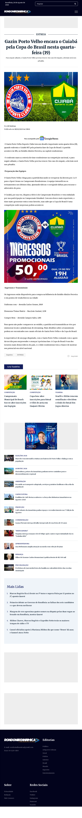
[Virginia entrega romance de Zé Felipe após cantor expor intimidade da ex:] (9, 533)
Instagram (34, 798)
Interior (46, 760)
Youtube (33, 805)
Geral (45, 753)
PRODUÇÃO (19, 507)
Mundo (45, 766)
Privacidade (8, 791)
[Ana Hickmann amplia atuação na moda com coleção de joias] (9, 546)
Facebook (33, 791)
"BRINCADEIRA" (21, 531)
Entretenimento (49, 773)
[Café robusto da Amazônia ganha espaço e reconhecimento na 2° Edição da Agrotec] (9, 509)
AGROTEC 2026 (21, 468)
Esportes (9, 355)
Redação (7, 795)
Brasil (45, 763)
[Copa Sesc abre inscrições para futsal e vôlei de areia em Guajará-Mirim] (41, 382)
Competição (9, 392)
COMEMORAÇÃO (21, 520)
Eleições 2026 (21, 455)
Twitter (32, 795)
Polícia (45, 756)
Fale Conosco (9, 798)
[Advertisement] (43, 22)
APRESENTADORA (22, 543)
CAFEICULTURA (21, 494)
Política (45, 746)
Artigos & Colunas (49, 750)
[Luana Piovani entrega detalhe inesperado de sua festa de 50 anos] (9, 522)
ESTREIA (20, 355)
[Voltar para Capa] (21, 740)
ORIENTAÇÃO (20, 481)
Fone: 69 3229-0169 (11, 751)
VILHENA (59, 392)
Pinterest (33, 801)
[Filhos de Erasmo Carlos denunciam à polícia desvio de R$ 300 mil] (9, 557)
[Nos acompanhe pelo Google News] (41, 138)
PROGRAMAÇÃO (21, 565)
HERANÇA (19, 554)
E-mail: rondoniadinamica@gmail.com (18, 747)
